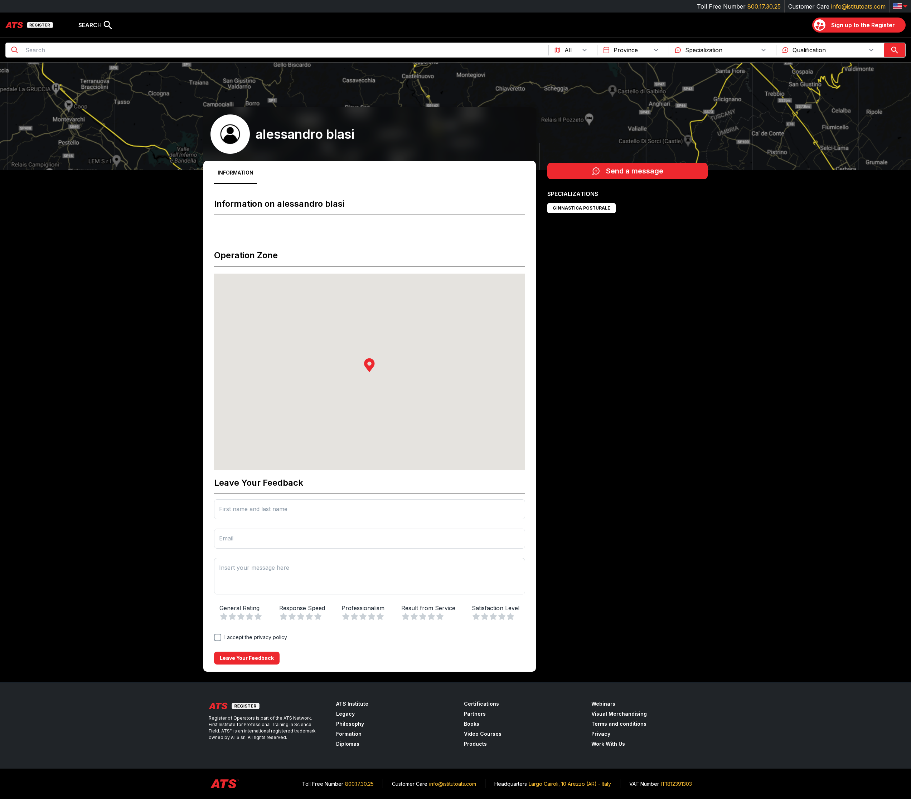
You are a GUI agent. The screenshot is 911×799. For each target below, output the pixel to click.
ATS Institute (352, 704)
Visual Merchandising (619, 714)
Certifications (481, 704)
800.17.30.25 (764, 6)
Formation (349, 734)
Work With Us (608, 744)
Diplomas (347, 744)
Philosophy (350, 724)
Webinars (603, 704)
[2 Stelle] (232, 616)
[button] (369, 365)
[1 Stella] (223, 616)
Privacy (600, 734)
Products (475, 744)
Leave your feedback (247, 658)
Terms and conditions (618, 724)
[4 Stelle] (249, 616)
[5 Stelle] (258, 616)
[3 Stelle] (241, 616)
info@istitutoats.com (858, 6)
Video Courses (482, 734)
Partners (475, 714)
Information (235, 173)
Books (471, 724)
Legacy (345, 714)
